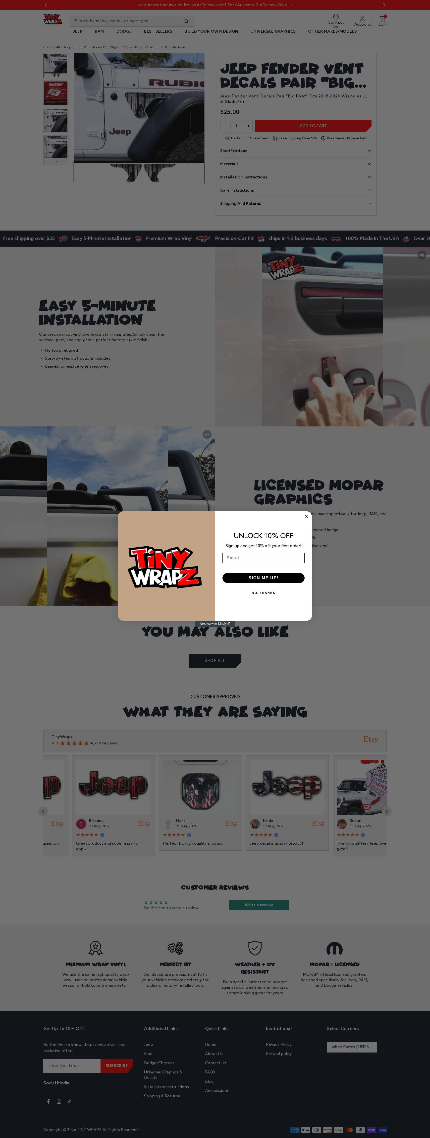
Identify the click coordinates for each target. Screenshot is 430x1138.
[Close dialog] (307, 517)
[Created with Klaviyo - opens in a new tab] (215, 624)
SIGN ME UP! (264, 578)
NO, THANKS (263, 593)
